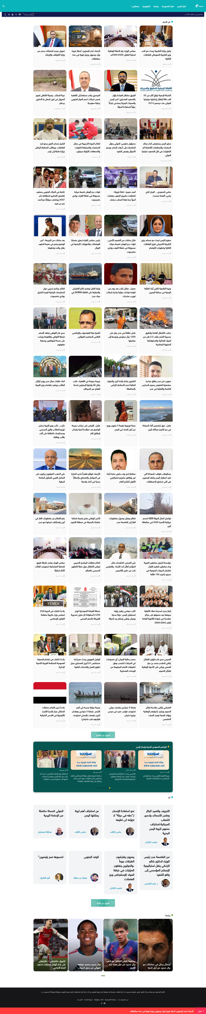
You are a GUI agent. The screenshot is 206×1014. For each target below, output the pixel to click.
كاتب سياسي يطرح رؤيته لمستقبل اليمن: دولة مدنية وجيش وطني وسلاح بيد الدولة (122, 614)
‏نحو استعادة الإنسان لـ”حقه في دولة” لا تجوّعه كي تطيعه (123, 815)
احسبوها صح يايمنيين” (50, 856)
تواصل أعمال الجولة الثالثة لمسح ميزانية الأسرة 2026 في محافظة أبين (156, 522)
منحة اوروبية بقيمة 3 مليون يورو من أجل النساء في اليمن (121, 427)
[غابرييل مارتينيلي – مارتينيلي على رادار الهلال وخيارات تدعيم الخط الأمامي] (50, 945)
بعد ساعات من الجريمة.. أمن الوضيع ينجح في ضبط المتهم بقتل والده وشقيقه (52, 244)
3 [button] (105, 787)
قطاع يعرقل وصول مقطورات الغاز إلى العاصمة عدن (122, 520)
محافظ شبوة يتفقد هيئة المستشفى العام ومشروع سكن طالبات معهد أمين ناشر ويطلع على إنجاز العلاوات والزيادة (86, 778)
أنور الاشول (45, 877)
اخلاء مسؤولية (98, 999)
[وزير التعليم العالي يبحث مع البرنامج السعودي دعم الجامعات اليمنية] (153, 760)
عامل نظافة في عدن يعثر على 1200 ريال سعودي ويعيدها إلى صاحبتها (122, 336)
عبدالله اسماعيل (45, 831)
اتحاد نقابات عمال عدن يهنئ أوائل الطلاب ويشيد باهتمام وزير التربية (50, 383)
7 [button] (98, 787)
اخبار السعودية (168, 6)
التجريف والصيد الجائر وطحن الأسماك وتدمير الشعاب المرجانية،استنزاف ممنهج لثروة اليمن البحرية (157, 821)
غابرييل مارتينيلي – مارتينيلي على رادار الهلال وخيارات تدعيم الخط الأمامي (51, 964)
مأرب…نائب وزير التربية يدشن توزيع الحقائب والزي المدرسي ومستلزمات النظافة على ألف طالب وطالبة (52, 431)
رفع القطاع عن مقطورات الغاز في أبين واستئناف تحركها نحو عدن (50, 520)
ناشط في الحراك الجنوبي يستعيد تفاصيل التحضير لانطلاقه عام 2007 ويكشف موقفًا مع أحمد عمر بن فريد (50, 197)
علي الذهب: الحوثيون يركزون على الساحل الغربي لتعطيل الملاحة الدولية (50, 477)
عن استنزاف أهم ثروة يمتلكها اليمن (87, 812)
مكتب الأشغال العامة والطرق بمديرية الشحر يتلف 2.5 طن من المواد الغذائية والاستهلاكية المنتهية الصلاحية (157, 338)
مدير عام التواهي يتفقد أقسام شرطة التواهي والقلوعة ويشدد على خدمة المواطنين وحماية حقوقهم (51, 338)
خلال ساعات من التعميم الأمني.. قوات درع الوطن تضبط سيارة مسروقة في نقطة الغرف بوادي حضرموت (121, 245)
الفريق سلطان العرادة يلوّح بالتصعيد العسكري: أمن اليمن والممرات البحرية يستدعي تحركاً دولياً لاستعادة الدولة (122, 100)
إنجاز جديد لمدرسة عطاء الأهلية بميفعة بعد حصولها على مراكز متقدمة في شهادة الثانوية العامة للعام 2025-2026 (156, 616)
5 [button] (102, 787)
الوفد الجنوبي (91, 856)
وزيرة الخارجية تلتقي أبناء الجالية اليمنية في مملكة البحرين (157, 290)
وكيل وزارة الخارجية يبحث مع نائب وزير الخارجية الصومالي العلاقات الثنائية (156, 54)
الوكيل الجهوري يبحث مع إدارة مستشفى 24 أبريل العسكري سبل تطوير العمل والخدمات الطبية (85, 663)
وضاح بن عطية (80, 877)
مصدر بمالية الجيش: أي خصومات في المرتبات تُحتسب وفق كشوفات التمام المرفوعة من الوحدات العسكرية (121, 664)
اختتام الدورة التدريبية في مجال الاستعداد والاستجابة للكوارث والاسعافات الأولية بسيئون (87, 147)
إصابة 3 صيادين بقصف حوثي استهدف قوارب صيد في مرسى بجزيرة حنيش (122, 711)
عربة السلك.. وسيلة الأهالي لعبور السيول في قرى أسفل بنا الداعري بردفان (50, 99)
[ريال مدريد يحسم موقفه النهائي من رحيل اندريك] (85, 945)
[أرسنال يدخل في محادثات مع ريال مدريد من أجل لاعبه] (155, 945)
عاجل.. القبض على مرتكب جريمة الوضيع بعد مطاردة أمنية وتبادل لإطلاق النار (86, 429)
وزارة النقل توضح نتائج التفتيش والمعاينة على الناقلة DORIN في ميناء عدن (85, 292)
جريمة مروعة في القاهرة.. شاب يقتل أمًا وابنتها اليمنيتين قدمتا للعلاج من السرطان (86, 384)
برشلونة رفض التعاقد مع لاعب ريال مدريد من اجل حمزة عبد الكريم (120, 964)
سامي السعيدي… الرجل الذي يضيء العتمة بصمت (158, 193)
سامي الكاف (115, 831)
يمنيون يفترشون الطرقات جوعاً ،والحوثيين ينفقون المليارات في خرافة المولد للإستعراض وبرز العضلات (121, 867)
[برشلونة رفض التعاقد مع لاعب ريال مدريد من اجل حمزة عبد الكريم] (120, 945)
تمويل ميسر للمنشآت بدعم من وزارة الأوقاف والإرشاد (51, 52)
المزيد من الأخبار (103, 735)
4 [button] (103, 787)
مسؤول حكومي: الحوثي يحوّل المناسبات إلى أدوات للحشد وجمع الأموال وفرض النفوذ (121, 147)
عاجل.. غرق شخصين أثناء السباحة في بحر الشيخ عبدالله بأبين (157, 427)
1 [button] (109, 788)
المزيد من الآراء (103, 903)
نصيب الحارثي (151, 841)
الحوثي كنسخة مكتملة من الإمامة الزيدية (51, 812)
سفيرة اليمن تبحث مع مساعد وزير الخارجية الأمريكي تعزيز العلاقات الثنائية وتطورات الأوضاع (156, 244)
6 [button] (100, 787)
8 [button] (96, 787)
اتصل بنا (80, 999)
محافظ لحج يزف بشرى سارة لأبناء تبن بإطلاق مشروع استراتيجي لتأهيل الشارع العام (121, 477)
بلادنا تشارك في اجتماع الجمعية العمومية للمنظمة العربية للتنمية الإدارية (50, 663)
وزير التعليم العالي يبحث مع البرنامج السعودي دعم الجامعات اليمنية (156, 777)
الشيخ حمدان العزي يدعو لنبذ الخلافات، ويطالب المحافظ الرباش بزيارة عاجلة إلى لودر (50, 147)
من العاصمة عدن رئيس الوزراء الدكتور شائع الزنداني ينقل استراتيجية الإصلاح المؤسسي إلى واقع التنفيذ (157, 865)
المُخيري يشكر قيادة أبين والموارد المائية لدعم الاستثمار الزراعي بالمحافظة (121, 384)
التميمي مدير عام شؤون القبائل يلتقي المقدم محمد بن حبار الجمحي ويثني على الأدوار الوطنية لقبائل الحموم (156, 664)
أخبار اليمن (181, 6)
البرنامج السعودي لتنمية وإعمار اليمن (151, 746)
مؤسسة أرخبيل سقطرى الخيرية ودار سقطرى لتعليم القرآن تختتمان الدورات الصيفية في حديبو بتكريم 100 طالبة (157, 568)
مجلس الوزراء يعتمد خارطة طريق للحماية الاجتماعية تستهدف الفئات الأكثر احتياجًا (50, 566)
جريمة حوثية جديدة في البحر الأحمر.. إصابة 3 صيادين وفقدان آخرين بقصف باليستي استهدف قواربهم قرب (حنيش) (86, 713)
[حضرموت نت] (199, 6)
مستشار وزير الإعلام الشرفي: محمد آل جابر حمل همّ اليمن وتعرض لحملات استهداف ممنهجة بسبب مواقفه (54, 776)
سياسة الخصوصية (110, 999)
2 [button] (107, 787)
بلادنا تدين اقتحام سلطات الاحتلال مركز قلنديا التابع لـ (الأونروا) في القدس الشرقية (52, 711)
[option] (153, 765)
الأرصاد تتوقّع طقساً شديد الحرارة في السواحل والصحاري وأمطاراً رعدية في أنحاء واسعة (85, 477)
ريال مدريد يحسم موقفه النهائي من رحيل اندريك (89, 965)
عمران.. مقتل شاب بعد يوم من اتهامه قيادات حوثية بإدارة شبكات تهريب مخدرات (121, 292)
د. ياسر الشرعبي (151, 883)
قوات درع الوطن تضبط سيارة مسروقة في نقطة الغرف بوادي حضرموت (86, 195)
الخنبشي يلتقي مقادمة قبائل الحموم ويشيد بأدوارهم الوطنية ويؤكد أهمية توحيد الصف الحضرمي (157, 713)
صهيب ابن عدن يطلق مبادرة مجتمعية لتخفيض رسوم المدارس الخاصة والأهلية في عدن (156, 384)
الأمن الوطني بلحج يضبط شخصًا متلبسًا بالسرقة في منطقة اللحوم (85, 520)
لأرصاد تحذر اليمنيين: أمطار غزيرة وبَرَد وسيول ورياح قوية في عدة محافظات (86, 54)
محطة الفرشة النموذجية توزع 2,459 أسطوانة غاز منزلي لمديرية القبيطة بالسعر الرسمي (85, 614)
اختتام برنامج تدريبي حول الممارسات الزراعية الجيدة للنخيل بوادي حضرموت (51, 292)
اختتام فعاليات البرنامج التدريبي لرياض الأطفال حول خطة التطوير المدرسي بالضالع (86, 566)
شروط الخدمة (88, 999)
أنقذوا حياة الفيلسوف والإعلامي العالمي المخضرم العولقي (86, 334)
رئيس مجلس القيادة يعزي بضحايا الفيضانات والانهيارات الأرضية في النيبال (85, 244)
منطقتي (135, 6)
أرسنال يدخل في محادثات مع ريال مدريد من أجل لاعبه (156, 965)
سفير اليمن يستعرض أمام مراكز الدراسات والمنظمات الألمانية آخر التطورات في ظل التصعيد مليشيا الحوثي (156, 149)
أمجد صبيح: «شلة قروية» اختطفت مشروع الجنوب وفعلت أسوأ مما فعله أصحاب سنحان (121, 195)
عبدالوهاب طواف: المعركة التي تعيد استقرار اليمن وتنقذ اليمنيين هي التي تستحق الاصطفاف (156, 477)
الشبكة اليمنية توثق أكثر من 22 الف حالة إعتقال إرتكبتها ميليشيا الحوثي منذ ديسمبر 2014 (157, 99)
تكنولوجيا (146, 6)
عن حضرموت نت (123, 999)
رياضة (156, 6)
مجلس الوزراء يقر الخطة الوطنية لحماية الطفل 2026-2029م (122, 52)
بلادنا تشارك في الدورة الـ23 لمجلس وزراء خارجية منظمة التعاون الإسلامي (52, 614)
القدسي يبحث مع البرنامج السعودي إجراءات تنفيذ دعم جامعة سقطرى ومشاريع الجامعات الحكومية (122, 776)
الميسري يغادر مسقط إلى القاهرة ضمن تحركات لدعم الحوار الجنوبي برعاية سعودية (85, 99)
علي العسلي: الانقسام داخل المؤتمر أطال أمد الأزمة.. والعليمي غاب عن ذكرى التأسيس (121, 566)
